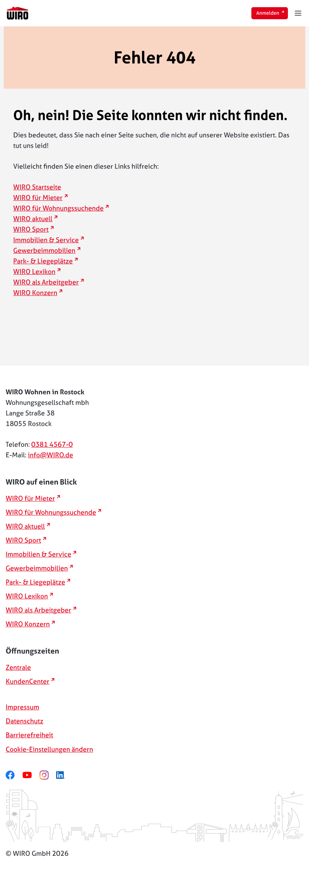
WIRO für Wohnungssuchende (61, 208)
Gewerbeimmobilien (47, 250)
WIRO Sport (33, 229)
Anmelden (272, 12)
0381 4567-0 (52, 444)
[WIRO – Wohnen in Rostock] (17, 13)
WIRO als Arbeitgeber (48, 282)
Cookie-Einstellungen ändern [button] (49, 749)
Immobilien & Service (48, 240)
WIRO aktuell (35, 218)
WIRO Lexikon (37, 271)
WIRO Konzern (38, 292)
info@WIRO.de (50, 455)
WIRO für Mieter (40, 197)
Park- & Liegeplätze (45, 261)
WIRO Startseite (37, 187)
